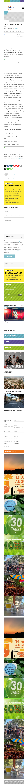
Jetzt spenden (6, 404)
